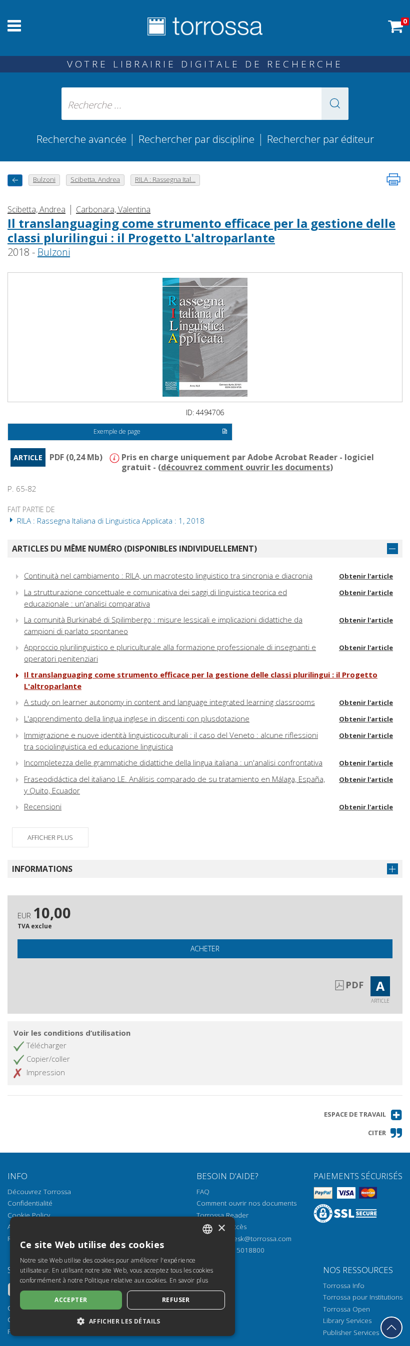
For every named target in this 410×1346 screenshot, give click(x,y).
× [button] (221, 1228)
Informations (42, 868)
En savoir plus (189, 1280)
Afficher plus (50, 837)
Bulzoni (54, 252)
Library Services (347, 1320)
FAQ (203, 1191)
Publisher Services (351, 1332)
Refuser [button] (176, 1300)
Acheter (205, 948)
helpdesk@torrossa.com (254, 1238)
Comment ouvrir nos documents (246, 1203)
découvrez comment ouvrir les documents (245, 467)
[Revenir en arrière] (15, 180)
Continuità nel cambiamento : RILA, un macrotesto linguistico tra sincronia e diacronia (168, 576)
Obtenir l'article (366, 576)
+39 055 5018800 (236, 1250)
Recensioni (43, 806)
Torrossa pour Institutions (362, 1297)
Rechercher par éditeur (320, 139)
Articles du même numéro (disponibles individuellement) (134, 548)
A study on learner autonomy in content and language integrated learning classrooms (169, 702)
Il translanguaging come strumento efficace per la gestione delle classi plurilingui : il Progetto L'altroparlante (202, 230)
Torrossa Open (346, 1309)
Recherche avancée (82, 139)
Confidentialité (30, 1203)
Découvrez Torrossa (39, 1191)
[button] (335, 103)
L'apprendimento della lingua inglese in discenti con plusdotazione (137, 718)
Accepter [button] (70, 1300)
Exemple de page (117, 431)
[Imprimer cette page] (393, 179)
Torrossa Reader (222, 1215)
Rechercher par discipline (196, 139)
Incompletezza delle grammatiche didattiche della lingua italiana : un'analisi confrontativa (173, 762)
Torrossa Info (343, 1285)
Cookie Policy (29, 1215)
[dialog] (122, 1276)
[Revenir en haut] (391, 1328)
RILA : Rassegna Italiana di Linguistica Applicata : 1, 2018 (109, 521)
